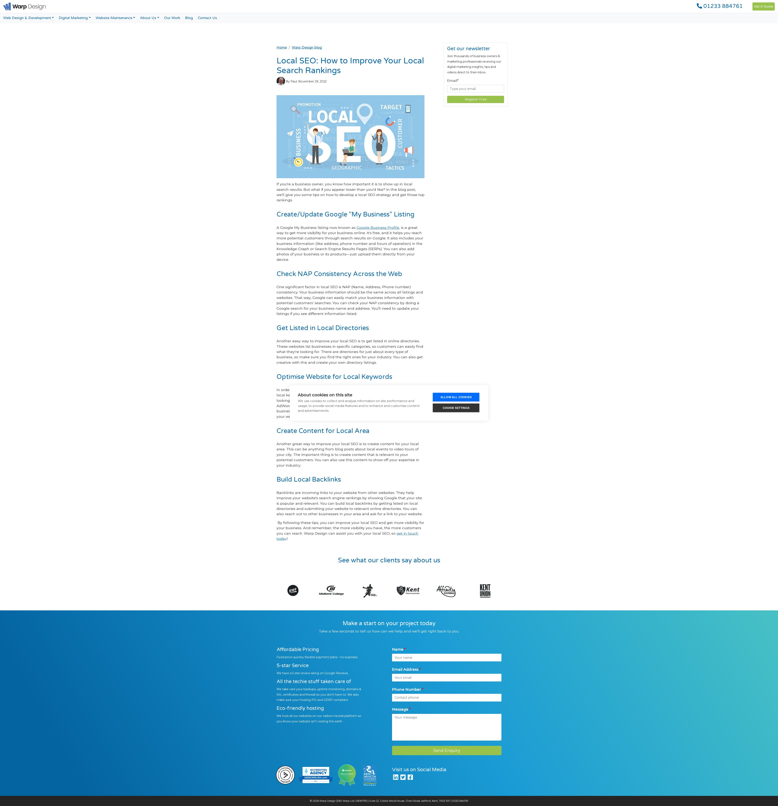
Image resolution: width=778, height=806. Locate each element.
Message (400, 709)
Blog (189, 18)
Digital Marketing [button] (73, 18)
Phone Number (406, 689)
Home (282, 47)
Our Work (172, 18)
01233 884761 (722, 6)
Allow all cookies (456, 397)
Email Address (405, 669)
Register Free (476, 99)
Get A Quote (763, 6)
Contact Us (207, 18)
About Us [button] (148, 18)
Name (397, 649)
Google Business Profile (378, 227)
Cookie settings (456, 407)
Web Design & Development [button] (27, 18)
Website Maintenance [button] (114, 18)
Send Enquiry (446, 750)
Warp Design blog (307, 47)
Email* (453, 80)
